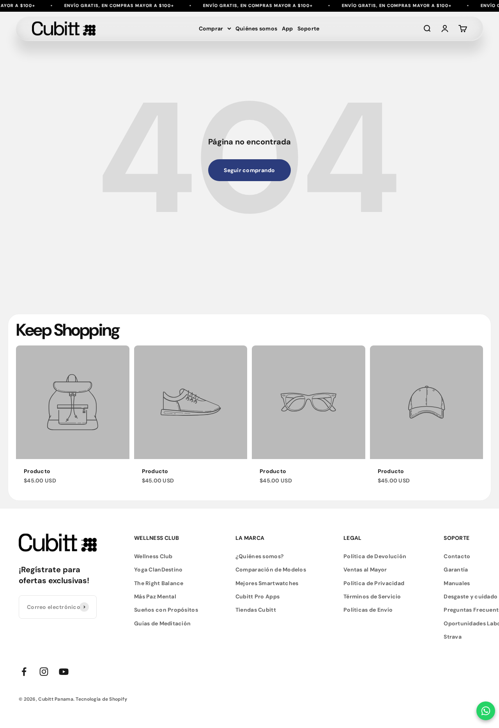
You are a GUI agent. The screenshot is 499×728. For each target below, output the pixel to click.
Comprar (211, 28)
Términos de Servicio (372, 596)
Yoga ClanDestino (158, 569)
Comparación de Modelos (270, 569)
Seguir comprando (249, 170)
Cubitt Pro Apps (257, 596)
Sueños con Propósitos (166, 609)
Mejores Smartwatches (267, 583)
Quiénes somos (256, 28)
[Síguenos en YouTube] (63, 671)
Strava (453, 636)
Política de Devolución (374, 556)
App (287, 28)
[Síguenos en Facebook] (24, 671)
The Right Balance (159, 583)
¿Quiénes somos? (259, 556)
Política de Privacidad (373, 583)
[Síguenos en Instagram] (44, 671)
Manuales (457, 583)
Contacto (457, 556)
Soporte (308, 28)
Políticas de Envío (368, 609)
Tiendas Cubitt (255, 609)
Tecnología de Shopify (101, 699)
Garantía (456, 569)
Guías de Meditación (162, 623)
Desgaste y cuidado (470, 596)
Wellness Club (153, 556)
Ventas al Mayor (365, 569)
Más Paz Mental (155, 596)
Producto (37, 471)
